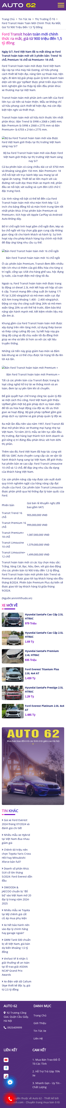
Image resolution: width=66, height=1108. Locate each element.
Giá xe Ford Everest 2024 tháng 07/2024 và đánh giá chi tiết (16, 824)
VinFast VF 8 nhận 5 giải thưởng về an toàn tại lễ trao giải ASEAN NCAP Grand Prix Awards (16, 966)
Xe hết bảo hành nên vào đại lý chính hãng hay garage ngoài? (16, 929)
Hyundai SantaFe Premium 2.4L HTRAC (42, 653)
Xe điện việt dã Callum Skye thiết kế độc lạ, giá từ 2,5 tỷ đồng (16, 985)
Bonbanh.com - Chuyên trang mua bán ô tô (33, 1102)
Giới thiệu (40, 1023)
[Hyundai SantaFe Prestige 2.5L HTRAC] (13, 693)
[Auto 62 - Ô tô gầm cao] (22, 5)
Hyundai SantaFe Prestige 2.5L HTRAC (44, 689)
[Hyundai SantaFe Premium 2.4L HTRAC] (13, 656)
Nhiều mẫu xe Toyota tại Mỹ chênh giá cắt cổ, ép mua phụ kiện (16, 914)
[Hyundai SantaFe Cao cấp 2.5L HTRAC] (13, 619)
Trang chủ (40, 1015)
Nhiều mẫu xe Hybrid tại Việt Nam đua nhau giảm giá (16, 839)
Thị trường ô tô (45, 19)
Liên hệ (38, 1038)
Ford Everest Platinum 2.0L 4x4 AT (44, 708)
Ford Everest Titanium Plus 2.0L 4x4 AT (42, 671)
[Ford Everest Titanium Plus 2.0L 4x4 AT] (13, 674)
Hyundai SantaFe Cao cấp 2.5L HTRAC (44, 616)
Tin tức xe (40, 1031)
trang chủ (8, 19)
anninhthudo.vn (21, 598)
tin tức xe (25, 19)
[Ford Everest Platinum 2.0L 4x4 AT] (13, 711)
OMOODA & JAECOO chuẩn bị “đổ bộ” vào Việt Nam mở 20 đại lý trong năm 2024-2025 (16, 895)
